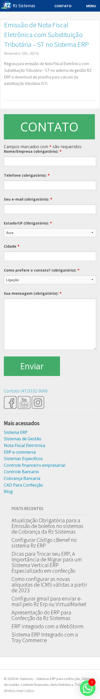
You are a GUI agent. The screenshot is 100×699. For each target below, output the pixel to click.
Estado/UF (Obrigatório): (28, 223)
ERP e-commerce (20, 452)
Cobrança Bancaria (22, 478)
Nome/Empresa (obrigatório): (33, 151)
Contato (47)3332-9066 (26, 391)
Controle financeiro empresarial (34, 465)
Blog (8, 491)
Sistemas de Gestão (22, 439)
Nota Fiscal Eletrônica (24, 445)
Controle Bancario (21, 471)
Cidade (11, 246)
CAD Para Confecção (23, 485)
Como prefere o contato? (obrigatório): (41, 270)
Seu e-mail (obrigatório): (28, 199)
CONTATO (49, 126)
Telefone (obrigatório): (27, 175)
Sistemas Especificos (23, 458)
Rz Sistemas (24, 5)
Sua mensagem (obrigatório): (33, 293)
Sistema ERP (15, 432)
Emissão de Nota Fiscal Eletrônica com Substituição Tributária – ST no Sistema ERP (46, 34)
